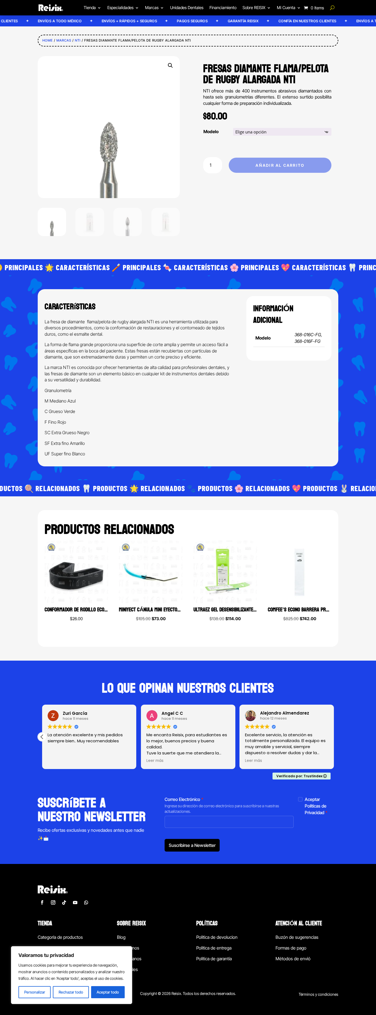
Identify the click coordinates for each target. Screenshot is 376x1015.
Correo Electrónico (184, 799)
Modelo (211, 131)
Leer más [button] (155, 760)
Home (47, 40)
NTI (78, 40)
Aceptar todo (108, 992)
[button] (170, 65)
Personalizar (34, 992)
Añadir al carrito (279, 165)
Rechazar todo (71, 992)
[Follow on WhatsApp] (86, 902)
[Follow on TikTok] (64, 902)
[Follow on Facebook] (42, 902)
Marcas (63, 40)
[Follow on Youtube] (75, 902)
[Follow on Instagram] (53, 902)
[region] (71, 975)
